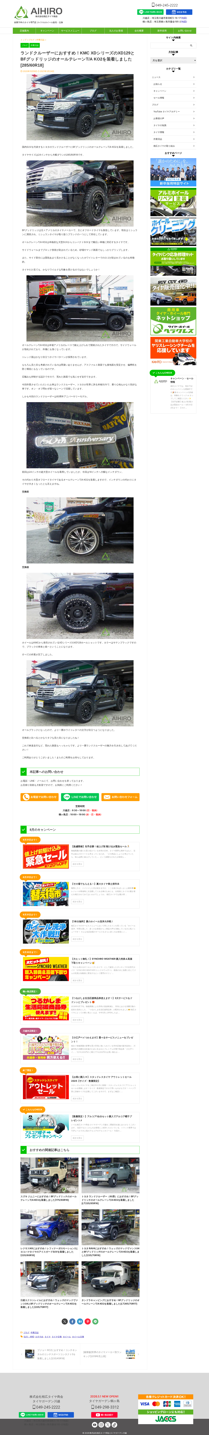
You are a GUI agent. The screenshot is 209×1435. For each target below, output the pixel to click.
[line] (95, 1321)
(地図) (184, 18)
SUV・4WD (29, 1336)
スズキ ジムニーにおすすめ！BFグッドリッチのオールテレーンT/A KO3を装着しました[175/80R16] (49, 1198)
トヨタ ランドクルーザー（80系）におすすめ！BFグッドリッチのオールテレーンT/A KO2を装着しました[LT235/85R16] (110, 1200)
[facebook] (72, 1321)
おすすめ (39, 1336)
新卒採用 (162, 30)
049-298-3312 (106, 1407)
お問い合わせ (185, 30)
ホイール (67, 1336)
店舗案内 (24, 30)
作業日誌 (35, 1332)
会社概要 (139, 30)
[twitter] (65, 1321)
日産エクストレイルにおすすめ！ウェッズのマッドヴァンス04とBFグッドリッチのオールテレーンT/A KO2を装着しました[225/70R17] (49, 1303)
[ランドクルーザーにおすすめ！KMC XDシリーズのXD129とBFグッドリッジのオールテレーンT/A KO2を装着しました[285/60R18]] (80, 1321)
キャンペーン (47, 30)
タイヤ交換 (57, 1336)
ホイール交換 (78, 1336)
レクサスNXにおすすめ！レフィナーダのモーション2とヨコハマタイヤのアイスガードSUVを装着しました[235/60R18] (49, 1252)
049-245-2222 (166, 5)
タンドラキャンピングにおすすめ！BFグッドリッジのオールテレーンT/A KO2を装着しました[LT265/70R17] (111, 1302)
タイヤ (47, 1336)
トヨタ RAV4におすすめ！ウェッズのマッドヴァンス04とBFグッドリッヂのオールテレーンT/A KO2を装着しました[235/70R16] (110, 1252)
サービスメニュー (70, 30)
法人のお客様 (116, 30)
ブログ (93, 30)
